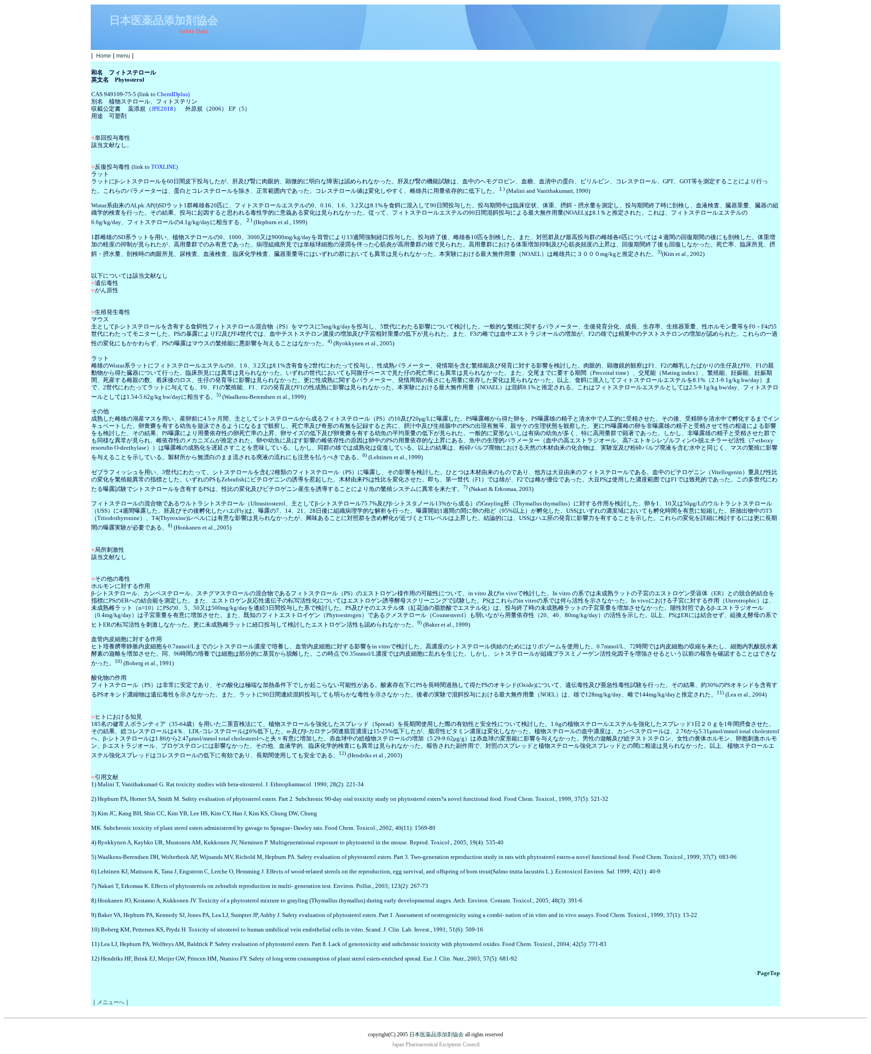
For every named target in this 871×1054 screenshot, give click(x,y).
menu (123, 56)
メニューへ (110, 1002)
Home (103, 56)
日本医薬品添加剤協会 (436, 1034)
